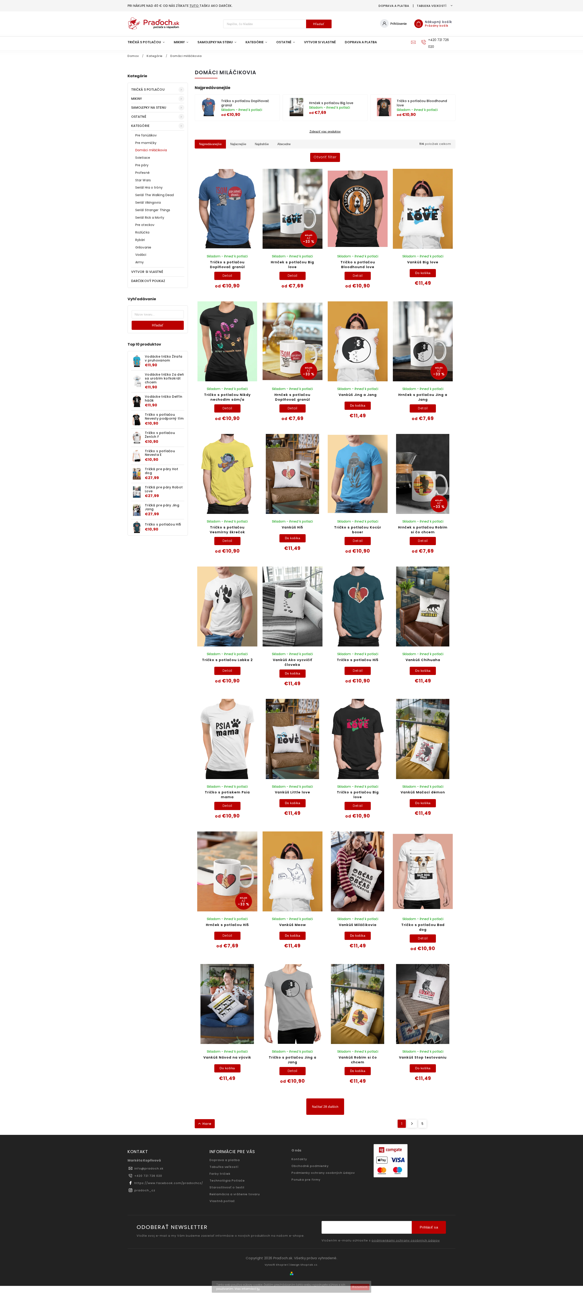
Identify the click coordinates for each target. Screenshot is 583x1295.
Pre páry (141, 165)
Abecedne (284, 144)
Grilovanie (143, 247)
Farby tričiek (220, 1174)
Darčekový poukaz (148, 281)
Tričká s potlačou (148, 89)
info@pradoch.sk (149, 1168)
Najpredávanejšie (210, 144)
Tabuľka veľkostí (431, 6)
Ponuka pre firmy (306, 1180)
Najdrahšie (262, 144)
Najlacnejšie (238, 144)
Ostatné (138, 116)
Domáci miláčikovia (151, 150)
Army (139, 262)
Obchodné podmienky (310, 1166)
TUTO (194, 5)
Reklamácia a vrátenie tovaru (235, 1194)
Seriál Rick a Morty (149, 217)
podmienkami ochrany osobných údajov (406, 1240)
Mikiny (136, 98)
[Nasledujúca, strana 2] (412, 1124)
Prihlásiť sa (429, 1227)
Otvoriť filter (325, 157)
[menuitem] (148, 42)
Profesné (142, 172)
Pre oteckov (144, 225)
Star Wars (143, 180)
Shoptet (282, 1265)
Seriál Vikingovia (148, 202)
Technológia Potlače (227, 1180)
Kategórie (140, 125)
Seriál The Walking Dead (154, 195)
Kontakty (299, 1159)
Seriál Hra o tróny (149, 187)
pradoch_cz (144, 1190)
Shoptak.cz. (309, 1265)
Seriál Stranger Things (152, 210)
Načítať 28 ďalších (325, 1106)
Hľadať (318, 24)
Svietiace (142, 157)
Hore (206, 1123)
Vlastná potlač (222, 1201)
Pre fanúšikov (146, 135)
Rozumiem (360, 1287)
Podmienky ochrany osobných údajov (323, 1173)
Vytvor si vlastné (147, 271)
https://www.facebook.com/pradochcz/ (168, 1183)
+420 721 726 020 (148, 1176)
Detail (227, 275)
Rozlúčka (142, 232)
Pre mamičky (145, 143)
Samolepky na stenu (148, 107)
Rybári (140, 240)
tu (258, 1289)
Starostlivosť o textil (227, 1187)
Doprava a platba (393, 6)
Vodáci (140, 254)
